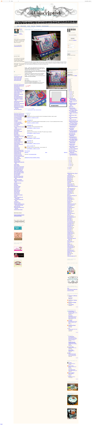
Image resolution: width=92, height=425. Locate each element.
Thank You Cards (70, 245)
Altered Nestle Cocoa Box (18, 131)
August (70, 97)
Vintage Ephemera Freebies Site (72, 289)
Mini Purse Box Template (18, 179)
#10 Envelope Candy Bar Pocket (19, 84)
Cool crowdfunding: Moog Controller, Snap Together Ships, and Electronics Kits (72, 355)
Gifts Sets (68, 208)
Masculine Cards (69, 215)
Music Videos (69, 219)
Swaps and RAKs (70, 241)
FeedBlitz (75, 75)
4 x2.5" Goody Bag (17, 124)
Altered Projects (69, 175)
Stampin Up (69, 237)
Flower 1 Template (17, 157)
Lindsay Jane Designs (72, 325)
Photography (69, 226)
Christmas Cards (69, 183)
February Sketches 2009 (18, 77)
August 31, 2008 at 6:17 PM (32, 117)
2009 (69, 89)
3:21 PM (33, 108)
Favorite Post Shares (70, 290)
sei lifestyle (70, 320)
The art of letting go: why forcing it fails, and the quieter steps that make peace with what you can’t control (72, 338)
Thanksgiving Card (17, 104)
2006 (69, 168)
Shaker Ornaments (17, 191)
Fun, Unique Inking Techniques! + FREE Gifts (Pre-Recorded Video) (72, 313)
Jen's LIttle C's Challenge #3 (73, 148)
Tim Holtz (70, 362)
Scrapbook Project (70, 233)
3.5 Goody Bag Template (18, 117)
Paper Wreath (16, 185)
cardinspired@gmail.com (18, 46)
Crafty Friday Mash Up (70, 188)
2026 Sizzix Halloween (71, 363)
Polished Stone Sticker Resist (18, 101)
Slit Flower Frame (16, 102)
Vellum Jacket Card (17, 206)
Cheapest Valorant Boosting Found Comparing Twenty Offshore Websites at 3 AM (72, 317)
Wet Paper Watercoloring (18, 109)
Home (46, 152)
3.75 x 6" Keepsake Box (18, 118)
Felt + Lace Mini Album (71, 376)
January (70, 165)
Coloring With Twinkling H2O (18, 144)
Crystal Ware (29, 120)
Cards (68, 182)
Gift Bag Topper (16, 95)
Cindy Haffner (29, 140)
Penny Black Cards (70, 225)
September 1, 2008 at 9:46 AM (33, 138)
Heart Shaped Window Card (18, 96)
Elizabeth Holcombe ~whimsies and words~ (72, 342)
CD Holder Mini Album (17, 139)
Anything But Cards (70, 176)
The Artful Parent (71, 336)
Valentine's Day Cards (70, 251)
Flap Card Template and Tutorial (19, 156)
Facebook (68, 202)
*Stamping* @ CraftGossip (72, 295)
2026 (69, 79)
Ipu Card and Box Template (18, 170)
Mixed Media (69, 218)
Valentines (68, 252)
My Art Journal (69, 220)
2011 (69, 86)
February (70, 164)
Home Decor (69, 212)
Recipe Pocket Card (17, 190)
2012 (69, 85)
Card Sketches (69, 181)
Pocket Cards (69, 228)
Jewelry (68, 214)
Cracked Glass (16, 145)
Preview (68, 75)
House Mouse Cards (70, 213)
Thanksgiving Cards (70, 246)
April (70, 161)
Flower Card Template (17, 158)
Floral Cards (69, 206)
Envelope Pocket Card (17, 152)
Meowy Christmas (71, 373)
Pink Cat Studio (69, 227)
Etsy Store (69, 200)
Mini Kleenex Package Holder (18, 176)
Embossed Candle (17, 147)
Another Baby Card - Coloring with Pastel (33, 29)
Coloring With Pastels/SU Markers (19, 90)
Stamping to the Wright (72, 302)
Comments (70, 47)
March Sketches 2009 (17, 80)
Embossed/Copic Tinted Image (19, 151)
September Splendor (71, 350)
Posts (70, 45)
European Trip (69, 201)
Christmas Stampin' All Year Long (72, 186)
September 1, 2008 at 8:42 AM (33, 133)
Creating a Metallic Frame (18, 91)
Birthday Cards (69, 179)
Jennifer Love (29, 135)
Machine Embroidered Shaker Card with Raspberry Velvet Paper (72, 322)
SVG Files (68, 240)
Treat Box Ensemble (17, 202)
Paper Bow (15, 184)
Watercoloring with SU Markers (19, 105)
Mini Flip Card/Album (17, 173)
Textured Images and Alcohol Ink (19, 103)
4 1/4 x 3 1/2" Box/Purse (18, 119)
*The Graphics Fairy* (71, 369)
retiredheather (29, 125)
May (70, 160)
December (71, 91)
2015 (69, 81)
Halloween (68, 209)
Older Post (65, 152)
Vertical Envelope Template (18, 209)
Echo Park (69, 196)
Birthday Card (71, 106)
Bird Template (16, 132)
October (70, 94)
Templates (68, 244)
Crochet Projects (69, 193)
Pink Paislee (70, 315)
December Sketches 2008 (18, 76)
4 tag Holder (16, 120)
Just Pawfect (70, 326)
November (71, 93)
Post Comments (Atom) (32, 154)
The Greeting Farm (70, 247)
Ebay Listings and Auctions (71, 195)
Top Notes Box (16, 201)
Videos (68, 254)
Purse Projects (69, 231)
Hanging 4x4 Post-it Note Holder (19, 166)
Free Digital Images (70, 207)
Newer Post (26, 152)
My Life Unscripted (70, 221)
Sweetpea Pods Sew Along (72, 347)
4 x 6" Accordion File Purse (18, 123)
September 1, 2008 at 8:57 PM (33, 143)
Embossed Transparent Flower (18, 150)
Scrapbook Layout (70, 232)
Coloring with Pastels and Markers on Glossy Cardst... (73, 104)
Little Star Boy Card (72, 133)
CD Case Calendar (17, 88)
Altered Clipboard (16, 130)
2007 (69, 167)
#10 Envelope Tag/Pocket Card (19, 85)
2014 (69, 82)
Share (1, 424)
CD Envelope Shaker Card (18, 89)
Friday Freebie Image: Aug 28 (72, 370)
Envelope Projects (70, 199)
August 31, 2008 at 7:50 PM (32, 122)
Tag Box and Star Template (18, 194)
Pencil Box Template (17, 186)
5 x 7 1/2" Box (16, 125)
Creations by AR (69, 190)
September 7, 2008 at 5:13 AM (33, 148)
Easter (68, 194)
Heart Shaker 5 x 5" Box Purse (19, 167)
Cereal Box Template (17, 140)
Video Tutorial (69, 253)
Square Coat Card (17, 193)
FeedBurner (74, 40)
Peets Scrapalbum (71, 372)
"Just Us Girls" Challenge (72, 300)
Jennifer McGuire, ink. (72, 311)
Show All (77, 332)
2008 (69, 90)
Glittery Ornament (17, 165)
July (70, 157)
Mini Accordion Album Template (19, 172)
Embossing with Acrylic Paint (18, 94)
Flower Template (16, 159)
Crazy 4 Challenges (70, 189)
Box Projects (69, 180)
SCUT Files (69, 234)
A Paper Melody (71, 304)
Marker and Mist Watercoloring (18, 171)
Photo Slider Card (16, 187)
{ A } (69, 328)
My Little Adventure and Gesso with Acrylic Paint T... (73, 154)
